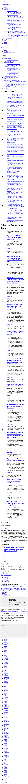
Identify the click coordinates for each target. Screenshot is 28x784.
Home (5, 7)
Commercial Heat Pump (12, 15)
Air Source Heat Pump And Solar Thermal (11, 586)
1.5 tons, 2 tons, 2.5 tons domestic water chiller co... (15, 98)
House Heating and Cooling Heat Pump (16, 20)
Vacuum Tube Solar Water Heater (14, 65)
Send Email (3, 593)
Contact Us (6, 43)
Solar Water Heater (11, 28)
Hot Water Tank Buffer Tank (13, 21)
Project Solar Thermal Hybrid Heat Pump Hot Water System (18, 33)
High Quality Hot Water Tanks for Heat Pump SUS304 (14, 481)
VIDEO (5, 42)
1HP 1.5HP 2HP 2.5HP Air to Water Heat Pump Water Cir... (15, 106)
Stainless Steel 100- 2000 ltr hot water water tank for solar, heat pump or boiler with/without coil (15, 361)
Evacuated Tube (10, 61)
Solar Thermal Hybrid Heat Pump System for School (15, 220)
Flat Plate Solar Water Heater (16, 29)
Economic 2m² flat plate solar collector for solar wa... (13, 172)
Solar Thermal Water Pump (16, 588)
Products (6, 9)
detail (11, 248)
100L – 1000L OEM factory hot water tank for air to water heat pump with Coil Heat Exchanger (15, 434)
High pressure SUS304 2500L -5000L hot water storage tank (14, 237)
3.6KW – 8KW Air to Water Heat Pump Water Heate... (14, 120)
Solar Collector (10, 25)
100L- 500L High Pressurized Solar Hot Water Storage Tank (15, 503)
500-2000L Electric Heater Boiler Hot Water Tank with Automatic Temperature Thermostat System (15, 280)
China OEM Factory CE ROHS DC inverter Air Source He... (15, 150)
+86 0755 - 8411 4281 (6, 573)
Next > (4, 522)
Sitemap (7, 585)
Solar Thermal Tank (5, 591)
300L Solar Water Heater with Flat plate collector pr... (15, 185)
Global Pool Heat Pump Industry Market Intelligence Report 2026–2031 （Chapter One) (14, 549)
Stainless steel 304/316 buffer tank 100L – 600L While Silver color (15, 332)
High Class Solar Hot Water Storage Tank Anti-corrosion (15, 459)
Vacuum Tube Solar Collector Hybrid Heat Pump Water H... (15, 207)
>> (6, 522)
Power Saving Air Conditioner (14, 24)
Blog (5, 40)
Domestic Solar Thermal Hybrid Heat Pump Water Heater (18, 36)
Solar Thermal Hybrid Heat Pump (15, 31)
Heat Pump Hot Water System (17, 17)
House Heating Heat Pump (10, 76)
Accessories (9, 38)
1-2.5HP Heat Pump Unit (16, 12)
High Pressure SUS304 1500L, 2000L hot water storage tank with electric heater (14, 259)
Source (5, 39)
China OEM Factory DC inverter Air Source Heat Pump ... (15, 128)
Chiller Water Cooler (11, 23)
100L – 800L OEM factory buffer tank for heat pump (14, 141)
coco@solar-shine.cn (5, 4)
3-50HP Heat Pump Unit (15, 16)
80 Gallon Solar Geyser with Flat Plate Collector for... (14, 201)
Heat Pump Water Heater (15, 13)
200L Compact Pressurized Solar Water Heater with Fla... (14, 193)
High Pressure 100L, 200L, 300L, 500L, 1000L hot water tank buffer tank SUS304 (15, 307)
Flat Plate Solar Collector (15, 27)
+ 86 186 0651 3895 (5, 595)
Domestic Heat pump (12, 11)
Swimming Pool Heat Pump (13, 19)
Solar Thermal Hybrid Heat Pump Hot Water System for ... (15, 214)
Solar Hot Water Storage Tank (11, 52)
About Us (6, 8)
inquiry (8, 248)
